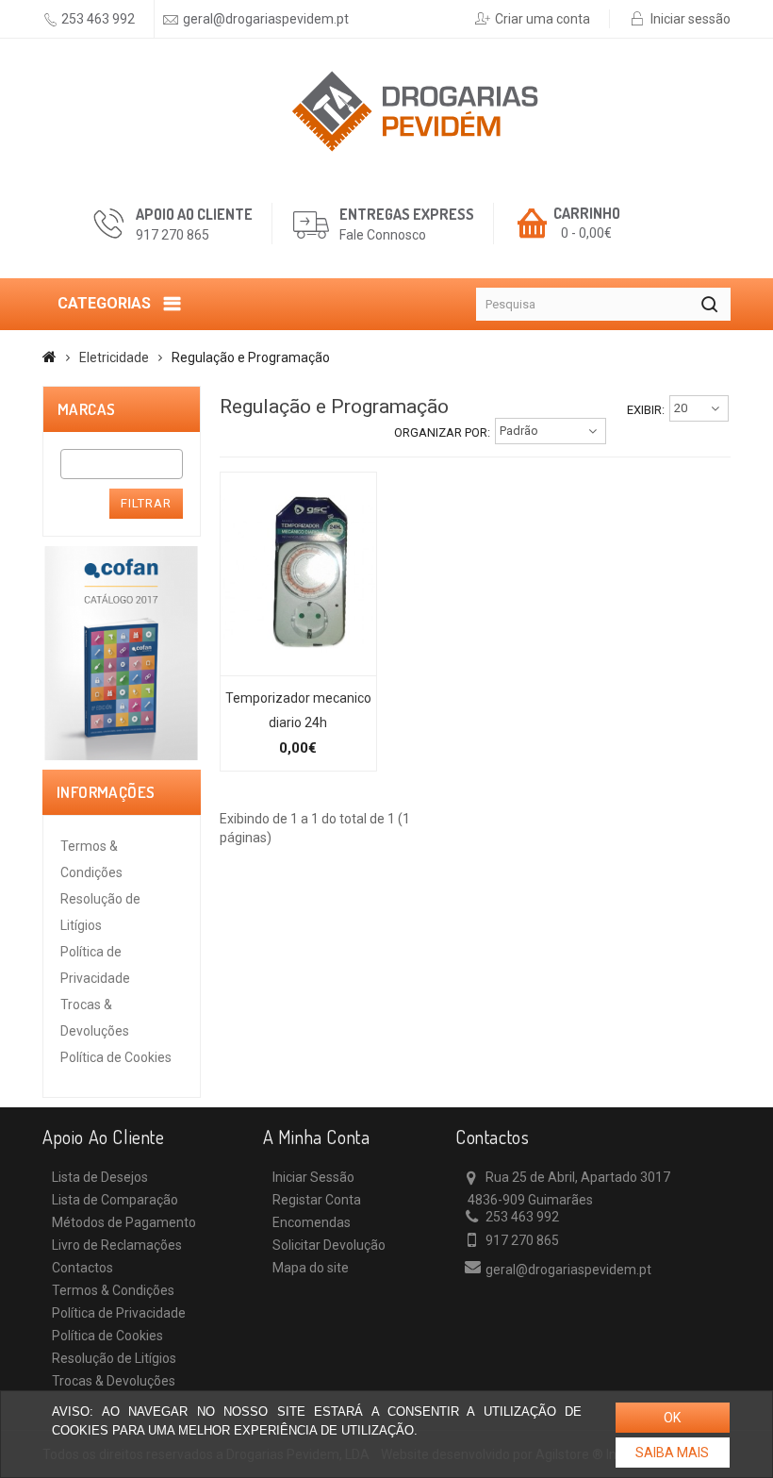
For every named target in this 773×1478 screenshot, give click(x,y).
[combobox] (121, 464)
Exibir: (646, 410)
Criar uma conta (542, 18)
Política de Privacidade (119, 1312)
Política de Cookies (116, 1057)
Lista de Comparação (115, 1199)
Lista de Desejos (100, 1177)
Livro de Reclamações (117, 1245)
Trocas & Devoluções (113, 1380)
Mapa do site (310, 1267)
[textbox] (71, 464)
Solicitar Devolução (329, 1245)
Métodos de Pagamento (124, 1222)
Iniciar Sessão (313, 1177)
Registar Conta (316, 1199)
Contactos (82, 1267)
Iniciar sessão (690, 18)
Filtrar (146, 503)
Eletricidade (114, 357)
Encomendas (311, 1222)
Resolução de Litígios (114, 1358)
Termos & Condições (113, 1290)
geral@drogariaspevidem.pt (266, 18)
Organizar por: (442, 432)
